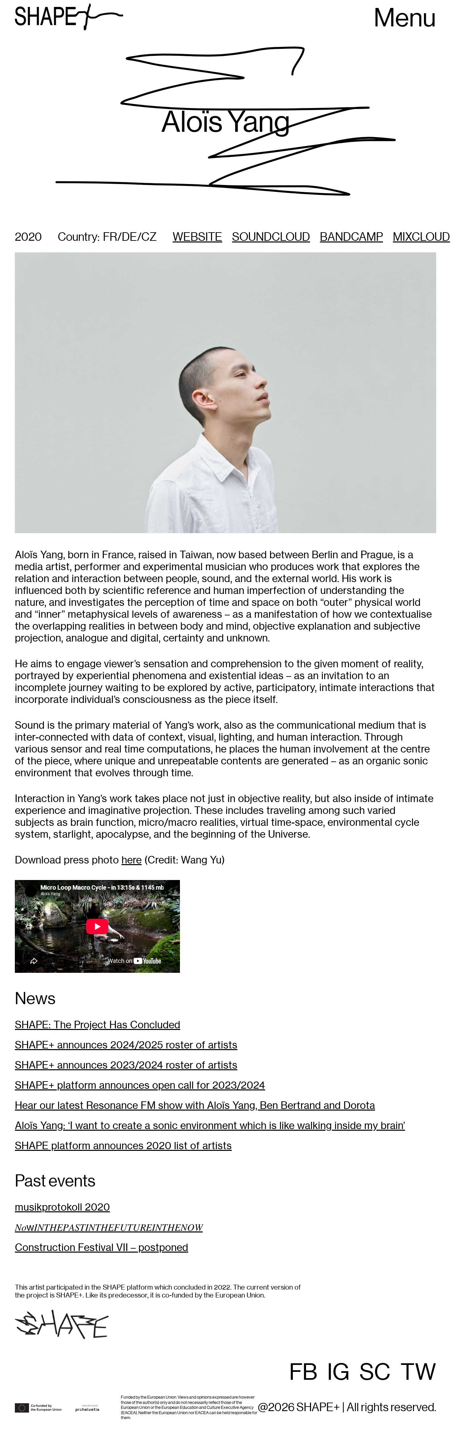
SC (375, 1372)
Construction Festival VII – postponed (101, 1247)
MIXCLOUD (421, 237)
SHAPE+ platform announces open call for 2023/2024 (140, 1085)
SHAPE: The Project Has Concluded (97, 1025)
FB (303, 1372)
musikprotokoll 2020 (62, 1207)
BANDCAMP (351, 237)
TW (418, 1372)
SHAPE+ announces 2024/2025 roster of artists (126, 1045)
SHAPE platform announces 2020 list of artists (123, 1146)
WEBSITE (197, 237)
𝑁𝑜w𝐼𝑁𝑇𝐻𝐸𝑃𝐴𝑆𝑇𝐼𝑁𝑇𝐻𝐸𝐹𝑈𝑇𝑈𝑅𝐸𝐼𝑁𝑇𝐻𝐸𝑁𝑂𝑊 (109, 1227)
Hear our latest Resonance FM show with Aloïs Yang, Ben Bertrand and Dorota (195, 1105)
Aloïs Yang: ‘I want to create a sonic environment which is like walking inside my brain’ (210, 1125)
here (131, 860)
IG (338, 1372)
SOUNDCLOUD (271, 237)
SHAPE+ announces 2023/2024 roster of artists (126, 1065)
